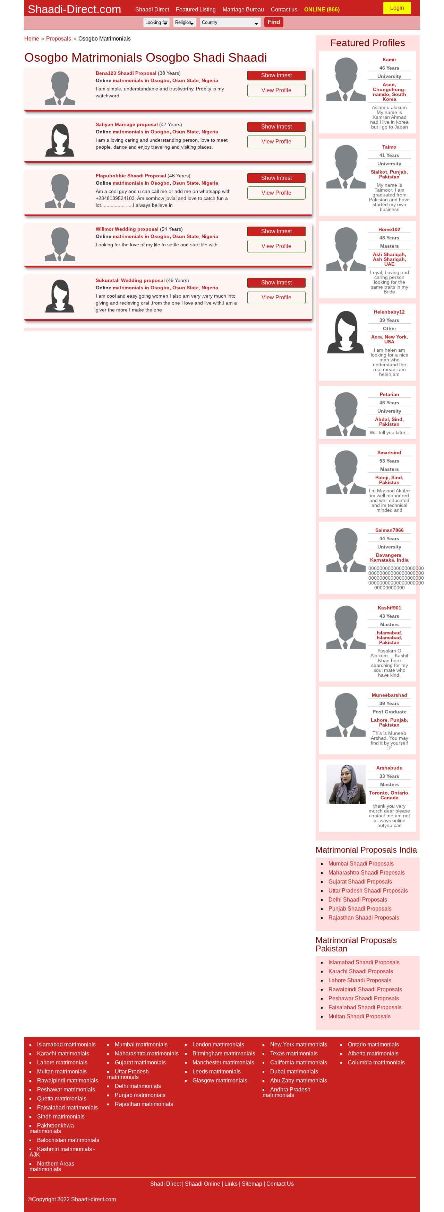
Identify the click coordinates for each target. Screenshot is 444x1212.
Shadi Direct (165, 1184)
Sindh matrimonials (61, 1116)
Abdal (382, 419)
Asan (389, 84)
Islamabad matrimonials (66, 1044)
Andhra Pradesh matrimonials (286, 1092)
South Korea (394, 96)
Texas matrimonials (294, 1053)
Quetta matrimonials (61, 1098)
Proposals (58, 39)
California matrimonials (298, 1062)
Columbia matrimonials (376, 1062)
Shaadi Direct (152, 9)
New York (396, 337)
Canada (390, 797)
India (403, 560)
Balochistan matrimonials (68, 1140)
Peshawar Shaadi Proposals (363, 998)
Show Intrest (276, 75)
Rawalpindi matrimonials (67, 1080)
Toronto (378, 793)
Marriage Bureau (243, 9)
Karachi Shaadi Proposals (360, 971)
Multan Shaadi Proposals (359, 1016)
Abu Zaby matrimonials (298, 1080)
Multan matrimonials (62, 1071)
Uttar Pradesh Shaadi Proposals (368, 891)
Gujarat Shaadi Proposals (360, 882)
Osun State (185, 80)
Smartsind (389, 452)
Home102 (389, 229)
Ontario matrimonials (373, 1044)
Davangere (388, 555)
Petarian (389, 394)
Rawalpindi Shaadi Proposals (365, 989)
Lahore (379, 720)
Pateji (381, 477)
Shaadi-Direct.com (74, 9)
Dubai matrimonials (294, 1071)
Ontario (399, 793)
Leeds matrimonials (217, 1071)
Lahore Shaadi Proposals (359, 980)
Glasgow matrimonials (220, 1080)
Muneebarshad (389, 695)
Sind (397, 419)
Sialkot (379, 172)
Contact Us (280, 1184)
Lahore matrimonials (62, 1062)
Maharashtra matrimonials (147, 1053)
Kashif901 (389, 608)
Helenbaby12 (389, 312)
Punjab (398, 172)
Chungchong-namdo (389, 92)
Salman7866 (389, 530)
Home (31, 39)
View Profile (276, 90)
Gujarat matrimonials (140, 1062)
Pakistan (389, 176)
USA (389, 341)
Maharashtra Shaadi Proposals (366, 873)
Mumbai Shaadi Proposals (361, 864)
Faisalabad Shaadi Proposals (365, 1007)
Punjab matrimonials (140, 1095)
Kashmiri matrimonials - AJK (62, 1152)
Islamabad (389, 632)
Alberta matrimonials (373, 1053)
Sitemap (252, 1184)
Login (397, 8)
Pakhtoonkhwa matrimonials (51, 1128)
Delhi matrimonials (138, 1086)
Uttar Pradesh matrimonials (128, 1074)
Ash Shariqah (389, 254)
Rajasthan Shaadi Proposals (363, 918)
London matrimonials (218, 1044)
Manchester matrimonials (223, 1062)
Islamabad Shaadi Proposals (364, 962)
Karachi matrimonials (63, 1053)
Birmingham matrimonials (224, 1053)
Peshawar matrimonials (66, 1089)
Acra (376, 337)
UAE (389, 264)
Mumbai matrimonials (141, 1044)
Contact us (284, 9)
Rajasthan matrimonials (144, 1104)
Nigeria (210, 80)
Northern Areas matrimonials (51, 1166)
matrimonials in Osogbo (141, 80)
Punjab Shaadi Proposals (360, 909)
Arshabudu (389, 768)
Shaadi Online (202, 1184)
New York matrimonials (298, 1044)
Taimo (389, 147)
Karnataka (382, 560)
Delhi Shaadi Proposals (357, 900)
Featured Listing (196, 9)
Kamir (389, 59)
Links (231, 1184)
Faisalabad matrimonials (67, 1107)
